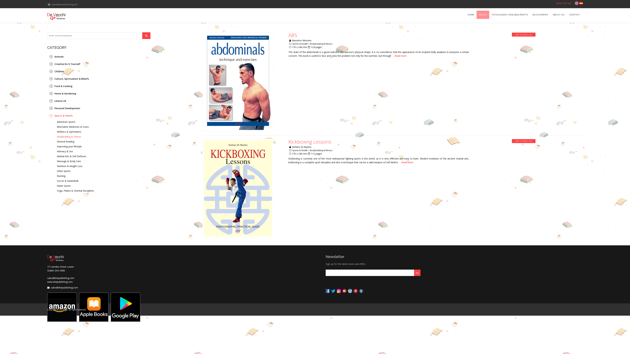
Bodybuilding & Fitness (69, 136)
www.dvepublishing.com (60, 281)
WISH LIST (563, 3)
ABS (292, 35)
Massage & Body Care (69, 161)
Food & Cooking (63, 86)
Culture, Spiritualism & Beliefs (71, 78)
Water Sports (64, 185)
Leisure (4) (60, 100)
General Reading (65, 141)
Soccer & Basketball (67, 180)
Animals (59, 56)
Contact (574, 14)
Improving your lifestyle (69, 146)
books (483, 14)
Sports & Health (63, 115)
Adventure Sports (66, 121)
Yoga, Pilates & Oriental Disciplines (75, 190)
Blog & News (540, 14)
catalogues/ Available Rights (510, 14)
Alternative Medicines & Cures (73, 126)
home (471, 14)
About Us (558, 14)
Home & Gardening (65, 93)
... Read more (399, 55)
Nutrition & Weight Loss (70, 166)
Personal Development (67, 108)
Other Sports (64, 171)
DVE (114, 15)
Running (61, 175)
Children (59, 71)
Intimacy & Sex (65, 151)
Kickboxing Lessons (309, 141)
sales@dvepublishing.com (60, 278)
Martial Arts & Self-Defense (71, 156)
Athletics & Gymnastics (69, 131)
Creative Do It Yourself (67, 64)
